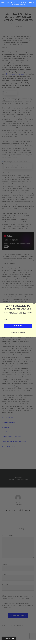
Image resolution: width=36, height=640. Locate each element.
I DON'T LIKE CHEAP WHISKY (18, 332)
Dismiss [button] (22, 5)
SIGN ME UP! (18, 325)
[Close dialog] (34, 304)
